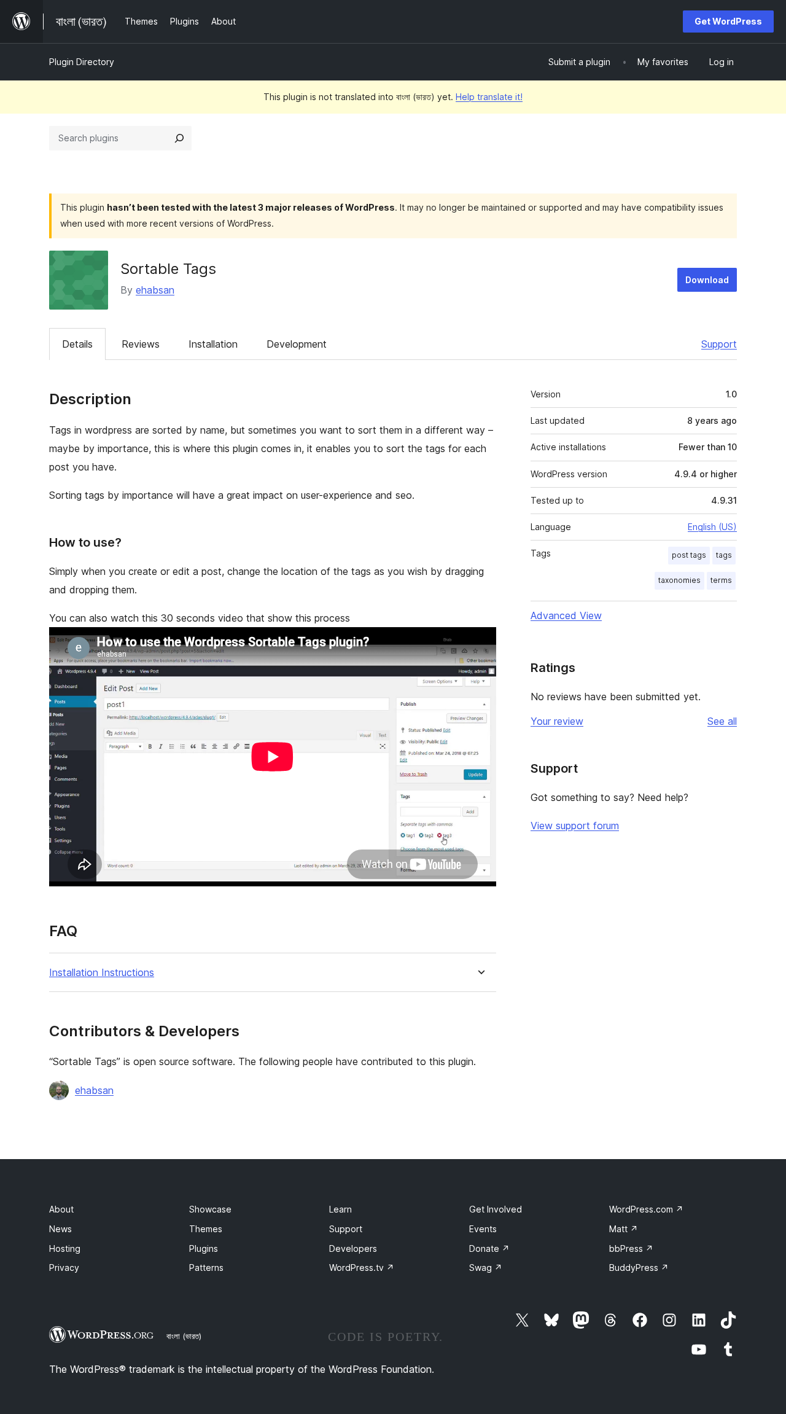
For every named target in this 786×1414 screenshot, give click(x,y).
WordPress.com (646, 1209)
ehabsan (155, 290)
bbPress (631, 1248)
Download (707, 280)
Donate (489, 1248)
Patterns (206, 1267)
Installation (213, 344)
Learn (340, 1209)
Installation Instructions (101, 972)
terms (721, 580)
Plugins (203, 1248)
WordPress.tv (361, 1267)
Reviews (141, 344)
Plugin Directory (81, 62)
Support (719, 344)
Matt (623, 1229)
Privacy (64, 1267)
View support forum (575, 825)
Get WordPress (728, 21)
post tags (689, 555)
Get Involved (495, 1209)
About (61, 1209)
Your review (557, 721)
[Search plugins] (179, 138)
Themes (205, 1229)
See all (722, 721)
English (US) (712, 526)
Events (483, 1229)
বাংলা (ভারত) (183, 1336)
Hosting (64, 1248)
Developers (353, 1248)
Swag (485, 1267)
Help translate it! (489, 97)
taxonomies (679, 580)
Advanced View (566, 615)
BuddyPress (639, 1267)
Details (77, 344)
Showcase (210, 1209)
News (60, 1229)
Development (297, 344)
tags (724, 555)
